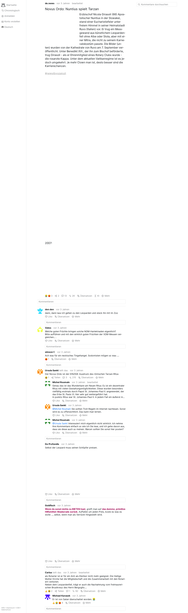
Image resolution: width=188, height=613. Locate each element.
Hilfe (3, 608)
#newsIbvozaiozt (55, 73)
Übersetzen (86, 295)
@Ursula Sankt (60, 423)
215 (74, 377)
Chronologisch (12, 10)
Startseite (11, 5)
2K (73, 295)
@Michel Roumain (61, 408)
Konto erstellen (12, 21)
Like (50, 316)
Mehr (107, 295)
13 (65, 295)
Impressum (10, 608)
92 (76, 591)
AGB (18, 608)
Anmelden (9, 16)
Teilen (57, 377)
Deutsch (8, 27)
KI (98, 295)
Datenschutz (6, 610)
